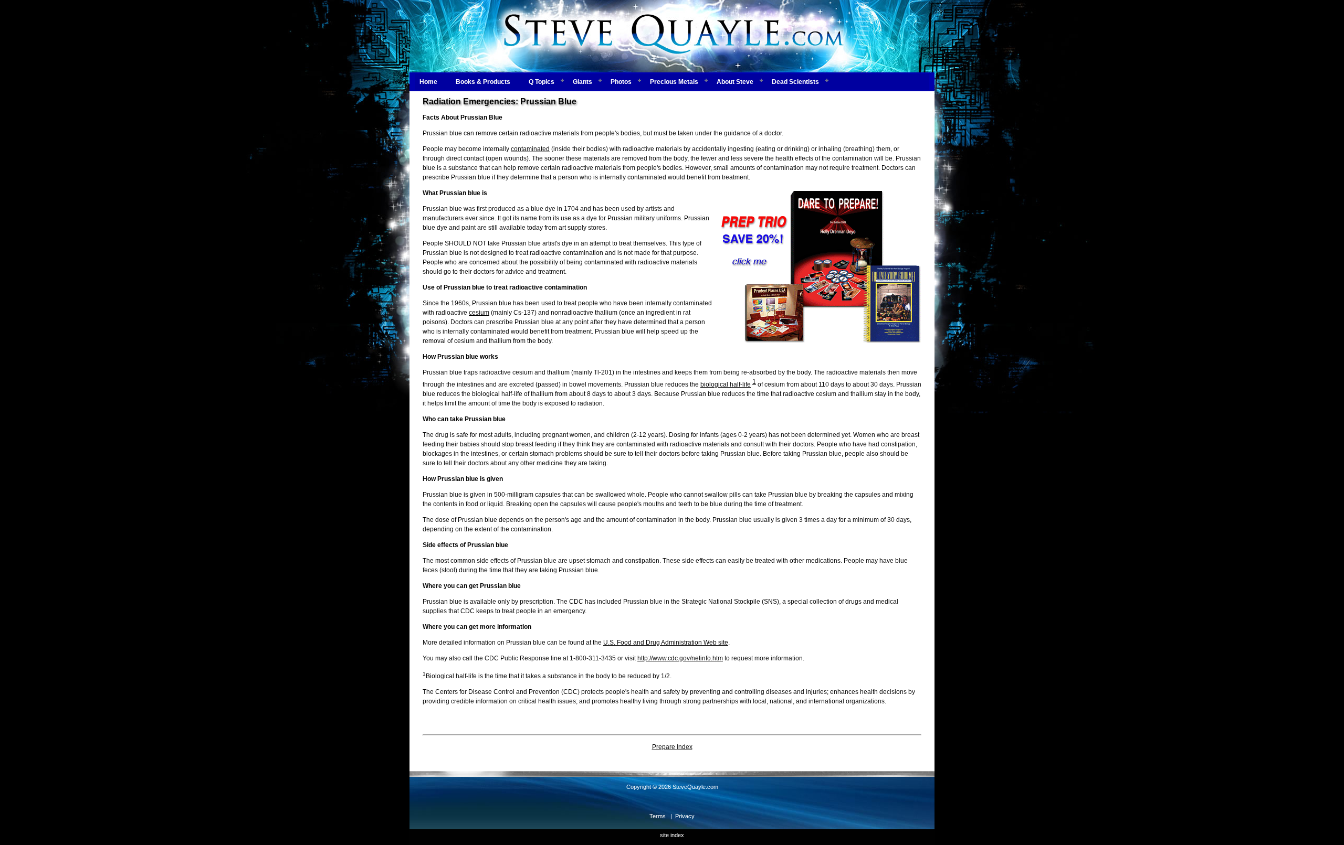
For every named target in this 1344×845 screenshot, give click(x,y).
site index (672, 835)
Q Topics (541, 81)
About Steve (735, 81)
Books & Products (483, 81)
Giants (582, 81)
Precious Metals (674, 81)
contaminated (530, 149)
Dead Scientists (795, 81)
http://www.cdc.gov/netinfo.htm (680, 658)
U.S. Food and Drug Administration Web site (665, 642)
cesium (479, 312)
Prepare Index (672, 747)
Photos (621, 81)
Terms (657, 816)
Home (428, 81)
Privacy (685, 816)
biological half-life (725, 384)
